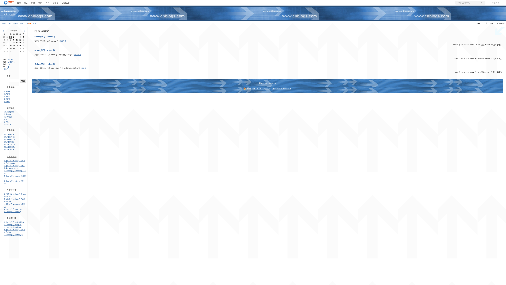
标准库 (7, 114)
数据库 (7, 124)
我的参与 (7, 97)
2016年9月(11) (9, 139)
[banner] (8, 3)
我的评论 (7, 94)
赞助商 (56, 2)
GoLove (8, 11)
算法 (6, 119)
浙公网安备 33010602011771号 (258, 88)
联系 (21, 23)
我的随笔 (7, 91)
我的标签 (7, 102)
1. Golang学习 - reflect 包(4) (14, 222)
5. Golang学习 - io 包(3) (12, 212)
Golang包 (9, 112)
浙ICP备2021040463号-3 (281, 88)
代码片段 (8, 117)
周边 (26, 2)
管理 (34, 23)
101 (9, 64)
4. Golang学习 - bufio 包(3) (13, 209)
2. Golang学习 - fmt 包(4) (12, 225)
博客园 (4, 23)
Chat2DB (66, 2)
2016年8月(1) (9, 142)
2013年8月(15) (9, 147)
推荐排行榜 (11, 218)
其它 (6, 122)
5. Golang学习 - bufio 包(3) (13, 235)
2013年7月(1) (9, 150)
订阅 (26, 23)
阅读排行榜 (11, 157)
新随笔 (15, 23)
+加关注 (5, 69)
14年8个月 (11, 62)
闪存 (47, 2)
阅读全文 (62, 41)
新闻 (33, 2)
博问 (40, 2)
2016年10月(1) (9, 137)
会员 (19, 2)
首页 (9, 23)
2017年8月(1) (9, 134)
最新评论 (7, 99)
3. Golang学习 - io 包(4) (12, 227)
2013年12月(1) (9, 145)
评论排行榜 (11, 190)
